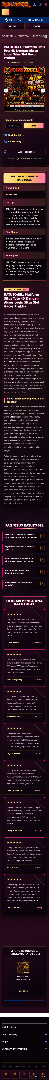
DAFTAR (12, 26)
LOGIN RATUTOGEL (6, 1076)
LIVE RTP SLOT (34, 1076)
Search (5, 12)
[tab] (14, 1000)
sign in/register (22, 158)
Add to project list (27, 152)
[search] (24, 12)
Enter (33, 126)
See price (23, 991)
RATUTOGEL (11, 194)
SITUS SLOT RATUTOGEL (24, 1076)
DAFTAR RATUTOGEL (15, 1076)
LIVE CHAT (43, 1076)
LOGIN (36, 26)
